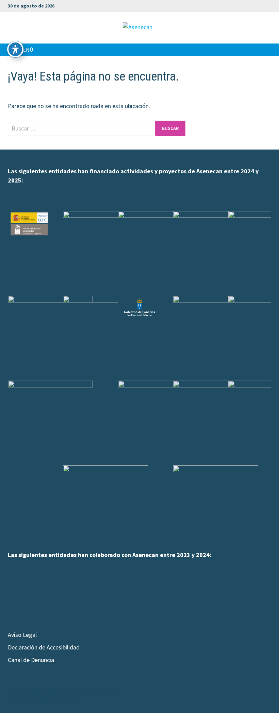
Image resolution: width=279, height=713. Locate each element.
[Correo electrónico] (267, 5)
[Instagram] (251, 5)
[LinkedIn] (260, 5)
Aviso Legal (22, 635)
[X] (243, 5)
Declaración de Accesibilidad (44, 647)
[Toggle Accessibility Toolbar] (15, 49)
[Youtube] (234, 5)
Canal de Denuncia (31, 660)
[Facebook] (225, 5)
